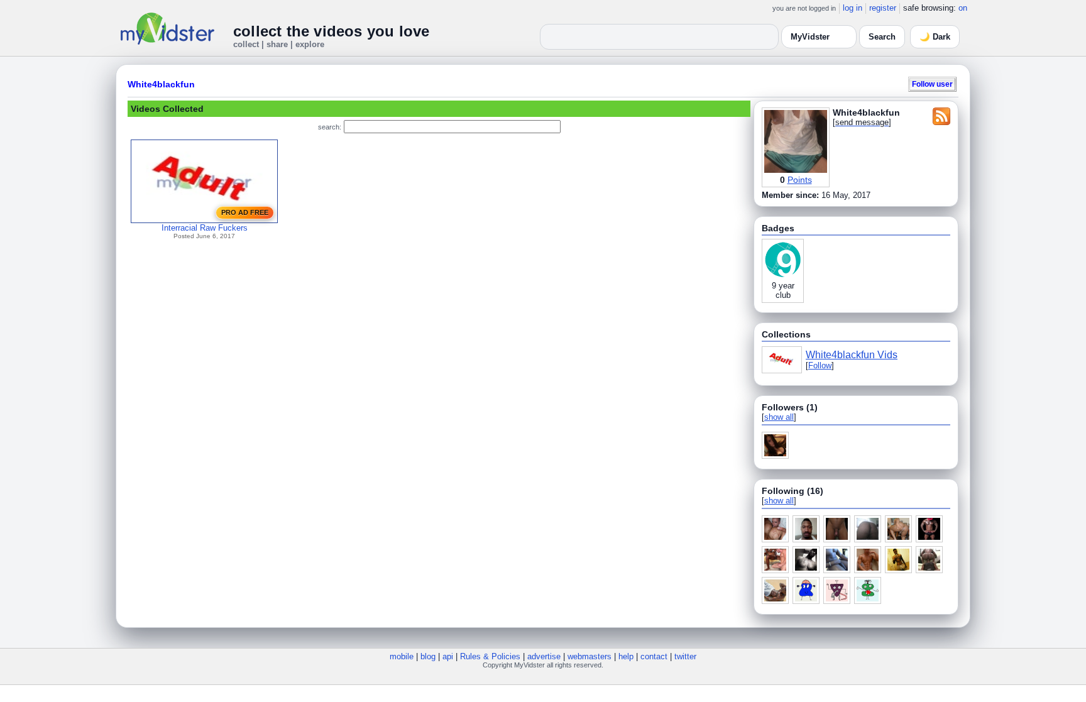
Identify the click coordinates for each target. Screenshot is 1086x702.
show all (779, 417)
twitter (685, 656)
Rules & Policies (490, 656)
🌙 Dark (934, 36)
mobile (402, 656)
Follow (819, 365)
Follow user (932, 84)
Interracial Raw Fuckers (205, 228)
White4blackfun (161, 84)
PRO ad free (244, 212)
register (882, 8)
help (626, 656)
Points (799, 180)
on (962, 8)
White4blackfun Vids (851, 354)
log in (852, 8)
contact (653, 656)
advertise (544, 656)
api (447, 656)
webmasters (590, 656)
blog (428, 656)
